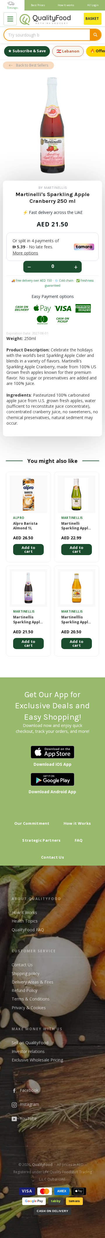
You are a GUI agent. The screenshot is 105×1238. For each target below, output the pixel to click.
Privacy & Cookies (29, 1007)
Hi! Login (93, 5)
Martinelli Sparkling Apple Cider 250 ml (75, 526)
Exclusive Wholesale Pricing (37, 1060)
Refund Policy (24, 990)
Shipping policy (25, 973)
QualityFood (42, 1164)
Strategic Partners (41, 840)
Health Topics (25, 921)
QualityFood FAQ (28, 929)
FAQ (79, 840)
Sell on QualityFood (30, 1042)
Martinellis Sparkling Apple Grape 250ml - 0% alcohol (27, 620)
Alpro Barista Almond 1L (25, 526)
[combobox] (47, 34)
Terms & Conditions (31, 999)
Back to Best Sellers (32, 65)
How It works (66, 5)
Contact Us (52, 857)
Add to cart (28, 549)
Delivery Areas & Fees (32, 982)
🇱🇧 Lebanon (68, 51)
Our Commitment (32, 823)
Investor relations (28, 1051)
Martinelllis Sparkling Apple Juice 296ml (75, 620)
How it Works (77, 823)
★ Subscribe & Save (27, 50)
